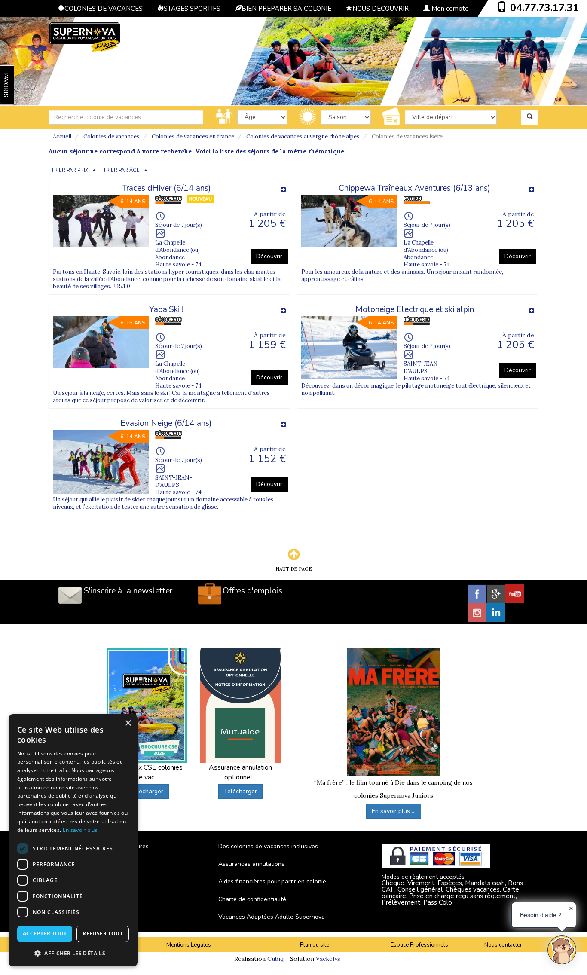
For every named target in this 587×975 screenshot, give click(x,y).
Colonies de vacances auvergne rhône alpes (303, 136)
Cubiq (275, 959)
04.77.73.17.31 (544, 8)
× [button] (128, 723)
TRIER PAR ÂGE (121, 170)
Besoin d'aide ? (541, 914)
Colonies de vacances (111, 136)
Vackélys (328, 959)
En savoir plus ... (394, 811)
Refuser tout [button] (103, 933)
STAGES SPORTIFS (192, 8)
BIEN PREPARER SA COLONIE (286, 8)
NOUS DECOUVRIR (380, 8)
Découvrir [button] (269, 256)
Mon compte (449, 8)
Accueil (62, 136)
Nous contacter (503, 945)
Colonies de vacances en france (193, 136)
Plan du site (314, 945)
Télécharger (146, 791)
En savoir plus (80, 830)
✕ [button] (571, 908)
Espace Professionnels (419, 945)
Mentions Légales (188, 945)
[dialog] (73, 840)
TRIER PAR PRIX (69, 170)
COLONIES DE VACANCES (103, 8)
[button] (73, 953)
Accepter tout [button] (45, 933)
